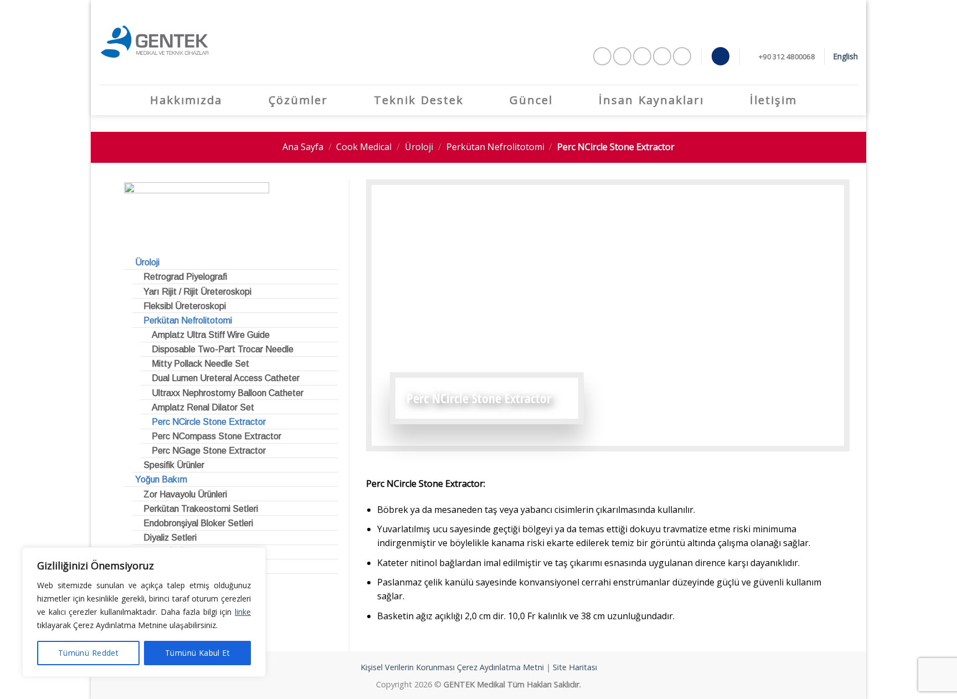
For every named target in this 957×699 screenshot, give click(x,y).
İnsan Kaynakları (651, 99)
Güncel (531, 99)
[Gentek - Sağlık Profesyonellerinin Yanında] (154, 42)
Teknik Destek (419, 99)
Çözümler (298, 99)
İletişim (773, 99)
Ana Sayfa (302, 147)
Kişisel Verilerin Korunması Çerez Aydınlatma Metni (452, 667)
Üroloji (419, 147)
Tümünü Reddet (88, 652)
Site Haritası (575, 667)
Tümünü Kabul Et (197, 652)
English (845, 56)
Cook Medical (364, 147)
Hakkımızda (186, 99)
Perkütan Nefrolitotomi (495, 147)
